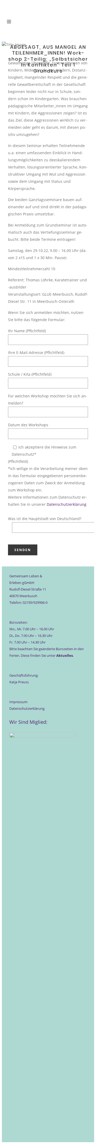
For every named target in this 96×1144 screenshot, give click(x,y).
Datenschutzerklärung (66, 504)
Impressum (18, 701)
